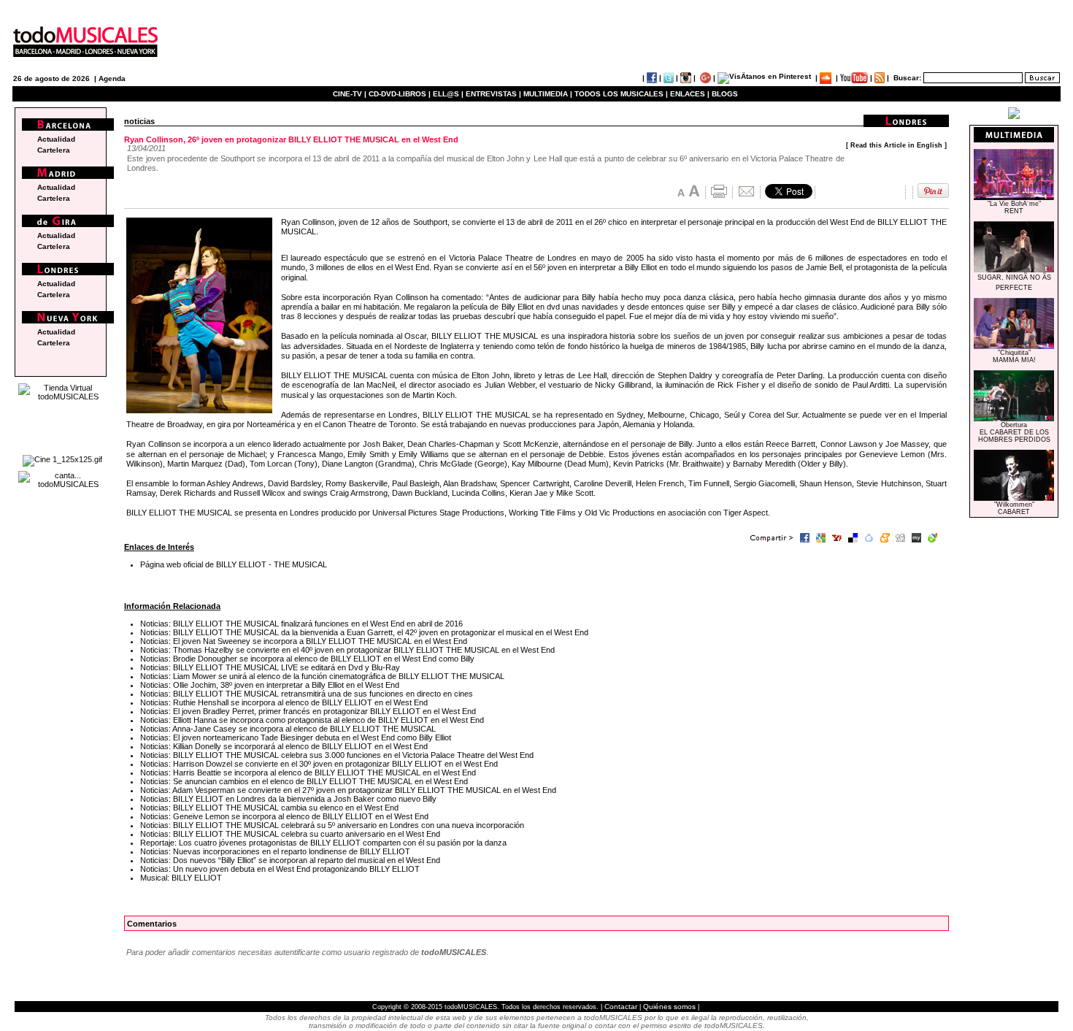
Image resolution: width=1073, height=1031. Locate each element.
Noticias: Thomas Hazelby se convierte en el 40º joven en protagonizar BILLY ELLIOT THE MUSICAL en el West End (347, 649)
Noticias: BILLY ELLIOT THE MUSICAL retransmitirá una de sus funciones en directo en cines (306, 693)
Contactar (620, 1007)
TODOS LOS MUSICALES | (621, 94)
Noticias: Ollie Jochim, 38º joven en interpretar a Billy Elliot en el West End (269, 685)
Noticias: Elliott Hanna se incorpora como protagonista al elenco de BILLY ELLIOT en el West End (312, 720)
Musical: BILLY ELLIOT (181, 877)
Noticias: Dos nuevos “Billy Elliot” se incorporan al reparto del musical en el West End (290, 860)
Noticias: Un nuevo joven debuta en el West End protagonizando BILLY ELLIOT (280, 869)
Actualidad (56, 139)
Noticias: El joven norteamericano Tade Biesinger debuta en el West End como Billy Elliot (295, 737)
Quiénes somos (669, 1007)
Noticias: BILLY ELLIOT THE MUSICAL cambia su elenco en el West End (269, 807)
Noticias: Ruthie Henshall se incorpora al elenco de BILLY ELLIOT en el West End (284, 702)
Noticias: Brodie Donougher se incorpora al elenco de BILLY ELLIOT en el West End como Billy (307, 658)
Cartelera (53, 150)
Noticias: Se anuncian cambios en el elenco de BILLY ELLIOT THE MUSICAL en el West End (304, 781)
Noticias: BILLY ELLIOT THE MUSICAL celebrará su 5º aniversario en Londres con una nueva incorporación (332, 825)
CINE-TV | (351, 94)
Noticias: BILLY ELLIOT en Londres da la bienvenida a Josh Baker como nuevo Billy (288, 798)
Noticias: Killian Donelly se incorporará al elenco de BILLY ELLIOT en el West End (284, 746)
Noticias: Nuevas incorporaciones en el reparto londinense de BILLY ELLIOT (275, 851)
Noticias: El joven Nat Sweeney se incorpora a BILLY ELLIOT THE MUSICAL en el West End (303, 641)
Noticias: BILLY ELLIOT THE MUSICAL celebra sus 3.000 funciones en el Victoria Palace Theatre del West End (337, 755)
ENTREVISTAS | (493, 94)
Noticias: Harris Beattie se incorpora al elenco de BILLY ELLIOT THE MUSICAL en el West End (308, 772)
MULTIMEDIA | (547, 94)
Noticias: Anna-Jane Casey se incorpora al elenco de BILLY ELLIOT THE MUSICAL (288, 728)
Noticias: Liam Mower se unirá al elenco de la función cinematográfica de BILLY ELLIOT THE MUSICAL (322, 676)
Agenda (112, 78)
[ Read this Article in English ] (896, 145)
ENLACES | (689, 94)
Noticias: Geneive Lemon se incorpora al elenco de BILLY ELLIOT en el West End (284, 816)
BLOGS (725, 94)
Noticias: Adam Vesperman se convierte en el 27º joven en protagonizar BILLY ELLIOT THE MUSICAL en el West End (348, 790)
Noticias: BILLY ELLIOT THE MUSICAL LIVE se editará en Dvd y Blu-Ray (270, 667)
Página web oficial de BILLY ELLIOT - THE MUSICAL (233, 564)
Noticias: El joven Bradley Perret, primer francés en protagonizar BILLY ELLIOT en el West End (308, 711)
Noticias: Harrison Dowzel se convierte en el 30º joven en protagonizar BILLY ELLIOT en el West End (319, 763)
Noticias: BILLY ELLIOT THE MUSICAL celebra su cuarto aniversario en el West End (290, 833)
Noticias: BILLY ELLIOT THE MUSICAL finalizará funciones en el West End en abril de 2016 (301, 623)
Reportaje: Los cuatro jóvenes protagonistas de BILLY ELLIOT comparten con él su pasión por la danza (323, 842)
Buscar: (907, 78)
